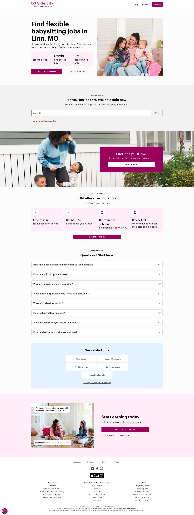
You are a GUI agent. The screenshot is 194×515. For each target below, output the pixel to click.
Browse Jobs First (78, 72)
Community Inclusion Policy (52, 491)
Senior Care (97, 497)
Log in (145, 4)
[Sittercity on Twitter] (97, 468)
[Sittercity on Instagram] (101, 468)
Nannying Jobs (142, 488)
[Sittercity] (42, 4)
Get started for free (46, 72)
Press (117, 462)
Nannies (97, 488)
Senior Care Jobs (113, 367)
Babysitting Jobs (142, 486)
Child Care (97, 491)
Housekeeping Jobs (97, 375)
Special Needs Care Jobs (141, 494)
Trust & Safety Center (52, 488)
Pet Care (97, 500)
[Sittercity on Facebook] (92, 468)
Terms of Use (83, 508)
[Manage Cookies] (5, 511)
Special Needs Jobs (113, 359)
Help (136, 4)
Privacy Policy (97, 508)
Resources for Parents (52, 494)
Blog (104, 462)
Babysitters (97, 486)
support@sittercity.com (136, 510)
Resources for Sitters (52, 497)
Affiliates (52, 486)
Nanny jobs (81, 359)
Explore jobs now (97, 237)
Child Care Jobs (142, 491)
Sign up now (131, 164)
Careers (90, 462)
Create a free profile (125, 430)
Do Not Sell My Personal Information (125, 508)
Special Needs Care (97, 494)
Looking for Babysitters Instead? (97, 383)
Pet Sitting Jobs (81, 367)
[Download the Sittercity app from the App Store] (97, 475)
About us (77, 462)
